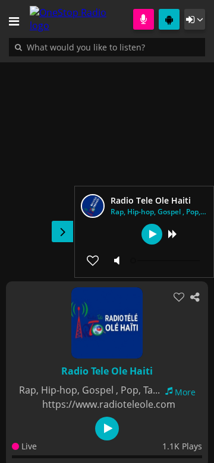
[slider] (166, 260)
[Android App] (169, 19)
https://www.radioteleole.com (108, 404)
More (185, 392)
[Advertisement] (107, 165)
